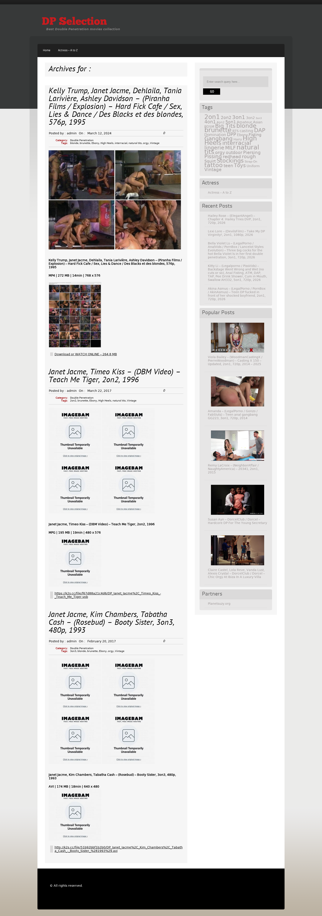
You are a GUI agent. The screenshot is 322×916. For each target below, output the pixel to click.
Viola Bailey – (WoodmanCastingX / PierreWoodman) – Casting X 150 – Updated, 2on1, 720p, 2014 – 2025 (235, 360)
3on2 (250, 118)
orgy (146, 143)
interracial (121, 143)
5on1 (230, 121)
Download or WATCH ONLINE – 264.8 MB (86, 354)
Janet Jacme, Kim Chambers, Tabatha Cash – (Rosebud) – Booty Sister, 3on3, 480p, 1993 (111, 623)
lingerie (214, 148)
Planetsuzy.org (219, 603)
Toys (240, 165)
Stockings (230, 160)
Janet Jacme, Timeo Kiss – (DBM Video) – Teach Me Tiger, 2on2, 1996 (115, 376)
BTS (235, 131)
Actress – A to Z (68, 50)
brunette (85, 143)
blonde (74, 143)
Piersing (252, 152)
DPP (231, 134)
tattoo (213, 165)
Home (46, 50)
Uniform (253, 166)
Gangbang (218, 138)
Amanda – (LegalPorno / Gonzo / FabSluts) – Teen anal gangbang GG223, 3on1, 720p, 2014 (233, 414)
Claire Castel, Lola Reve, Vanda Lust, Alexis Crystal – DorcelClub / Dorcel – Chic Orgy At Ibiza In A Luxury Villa (236, 573)
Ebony (95, 143)
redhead (232, 156)
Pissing (213, 156)
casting (246, 131)
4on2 (221, 122)
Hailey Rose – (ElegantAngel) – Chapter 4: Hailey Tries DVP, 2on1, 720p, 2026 (234, 219)
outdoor (234, 152)
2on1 (212, 117)
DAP (259, 130)
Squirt (210, 161)
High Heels (107, 143)
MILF (230, 148)
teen (228, 165)
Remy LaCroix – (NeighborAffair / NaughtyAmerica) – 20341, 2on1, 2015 (233, 469)
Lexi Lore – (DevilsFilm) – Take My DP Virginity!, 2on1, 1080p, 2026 (236, 232)
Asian (257, 122)
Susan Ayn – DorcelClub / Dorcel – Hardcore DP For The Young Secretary (237, 521)
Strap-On (251, 161)
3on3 (73, 651)
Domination (215, 135)
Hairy (238, 139)
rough (249, 156)
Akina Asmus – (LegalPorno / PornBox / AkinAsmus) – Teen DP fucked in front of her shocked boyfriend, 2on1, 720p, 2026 (236, 294)
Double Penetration (82, 140)
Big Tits (225, 126)
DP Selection (74, 22)
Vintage (154, 143)
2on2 (73, 400)
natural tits (135, 143)
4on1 (210, 121)
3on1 (238, 117)
